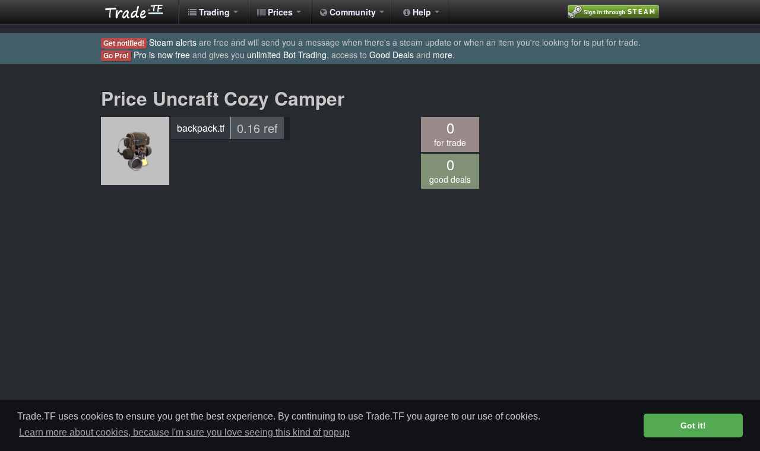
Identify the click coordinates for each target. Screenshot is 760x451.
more (442, 55)
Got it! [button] (693, 425)
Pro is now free (162, 55)
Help (421, 12)
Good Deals (391, 55)
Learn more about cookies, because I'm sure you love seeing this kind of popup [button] (184, 432)
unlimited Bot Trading (287, 55)
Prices (280, 12)
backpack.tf (200, 128)
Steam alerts (173, 42)
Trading (214, 12)
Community (352, 12)
